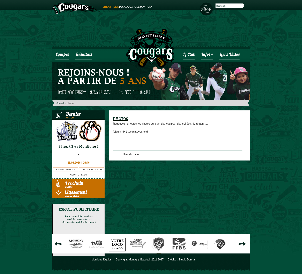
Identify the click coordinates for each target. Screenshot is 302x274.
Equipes (62, 54)
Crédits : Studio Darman (182, 259)
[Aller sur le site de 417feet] (220, 252)
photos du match (92, 170)
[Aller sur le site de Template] (117, 252)
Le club (189, 54)
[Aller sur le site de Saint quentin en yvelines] (138, 252)
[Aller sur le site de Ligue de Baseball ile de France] (158, 252)
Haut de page (131, 154)
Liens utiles (229, 54)
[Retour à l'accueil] (150, 49)
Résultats (83, 54)
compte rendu (78, 175)
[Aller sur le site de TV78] (97, 252)
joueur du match (65, 170)
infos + (207, 54)
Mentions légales (101, 259)
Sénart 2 (66, 146)
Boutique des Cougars (206, 8)
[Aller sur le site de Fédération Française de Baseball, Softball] (179, 252)
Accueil (60, 103)
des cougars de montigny (127, 7)
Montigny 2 (89, 146)
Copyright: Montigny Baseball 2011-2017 (140, 259)
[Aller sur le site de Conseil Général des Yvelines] (199, 252)
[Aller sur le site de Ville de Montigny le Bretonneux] (76, 252)
